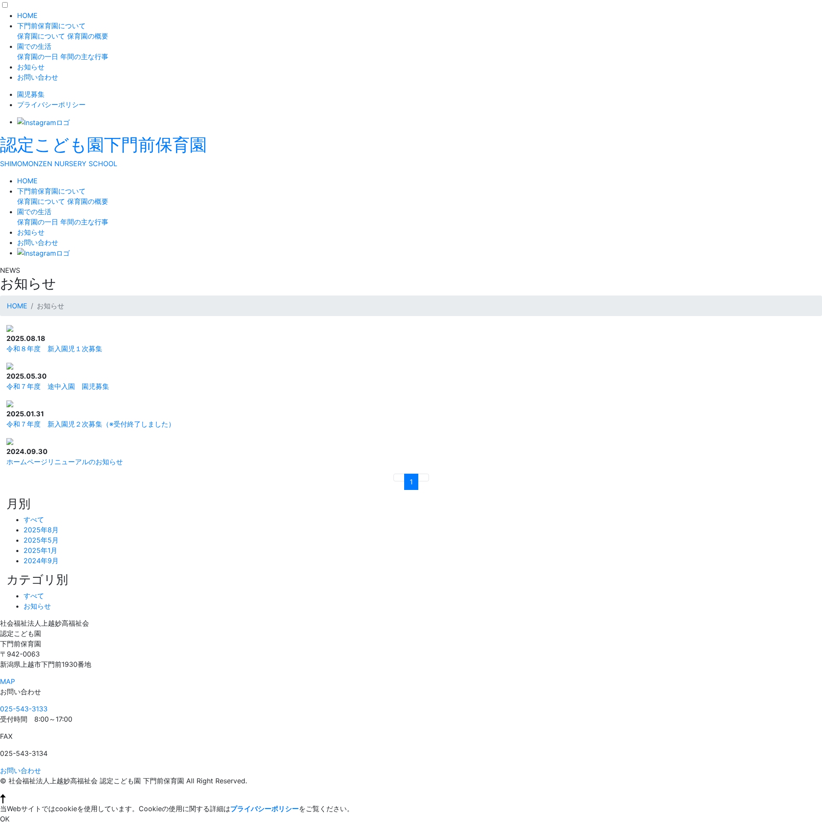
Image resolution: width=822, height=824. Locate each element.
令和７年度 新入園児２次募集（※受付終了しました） (90, 424)
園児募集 (31, 94)
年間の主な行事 (84, 56)
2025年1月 (40, 550)
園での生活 (34, 46)
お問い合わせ (37, 77)
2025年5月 (41, 540)
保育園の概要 (87, 36)
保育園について (41, 36)
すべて (34, 519)
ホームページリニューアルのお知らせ (64, 461)
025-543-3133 (24, 709)
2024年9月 (41, 560)
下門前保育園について (51, 25)
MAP (7, 681)
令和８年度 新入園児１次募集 (54, 348)
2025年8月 (41, 529)
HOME (27, 15)
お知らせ (31, 67)
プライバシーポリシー (51, 104)
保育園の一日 (37, 56)
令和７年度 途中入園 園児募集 (57, 386)
